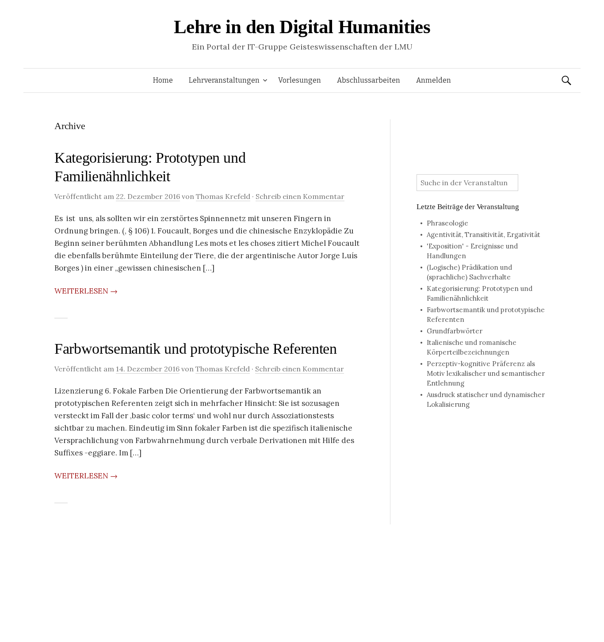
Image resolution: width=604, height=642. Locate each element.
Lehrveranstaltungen (224, 80)
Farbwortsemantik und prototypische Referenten (195, 348)
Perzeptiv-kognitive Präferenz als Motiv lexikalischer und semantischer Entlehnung (486, 373)
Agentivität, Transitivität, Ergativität (483, 234)
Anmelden (433, 80)
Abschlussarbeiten (368, 80)
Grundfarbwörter (454, 331)
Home (163, 80)
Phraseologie (447, 223)
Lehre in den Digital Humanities (302, 26)
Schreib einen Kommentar (300, 196)
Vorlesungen (299, 80)
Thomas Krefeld (223, 196)
